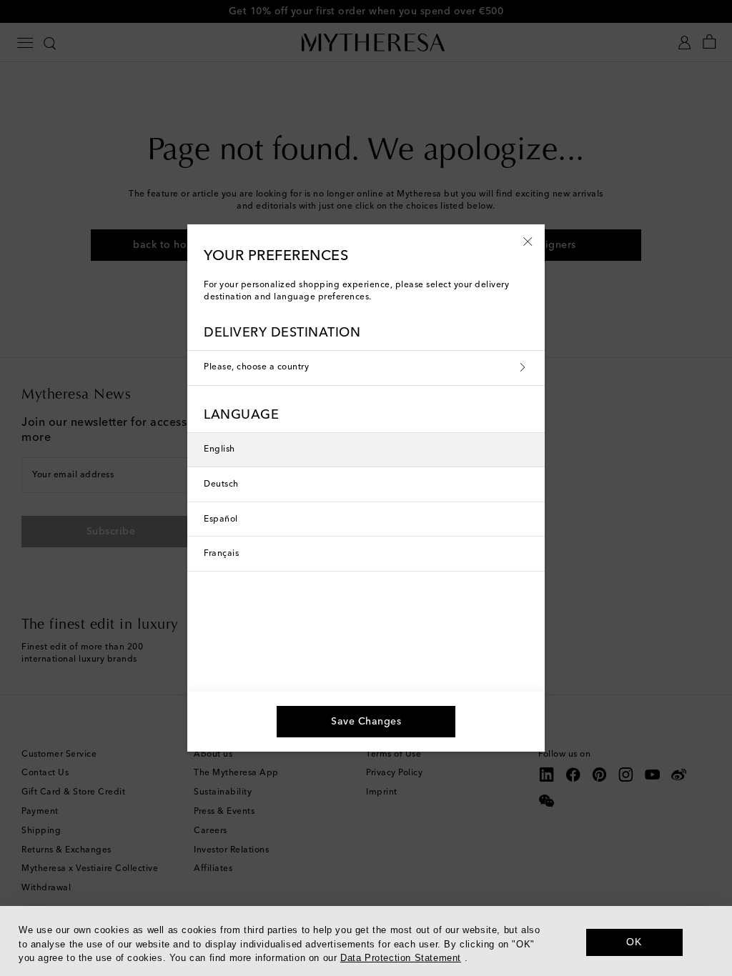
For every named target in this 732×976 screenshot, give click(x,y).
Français (221, 553)
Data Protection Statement (400, 957)
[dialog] (366, 941)
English (219, 449)
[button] (528, 240)
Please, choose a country (256, 367)
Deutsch (221, 484)
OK (634, 941)
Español (221, 519)
